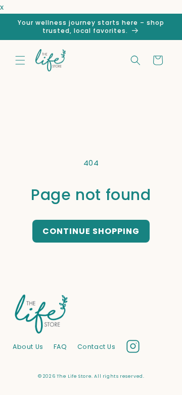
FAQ (60, 346)
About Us (28, 346)
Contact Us (96, 346)
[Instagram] (133, 348)
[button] (20, 60)
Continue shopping (91, 231)
